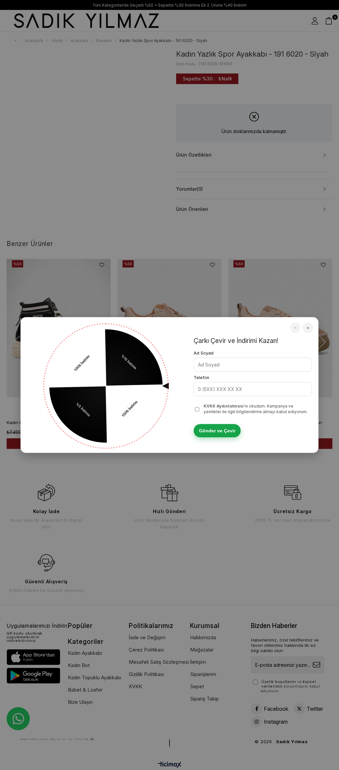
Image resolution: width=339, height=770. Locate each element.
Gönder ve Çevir (217, 430)
